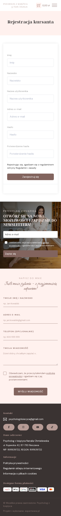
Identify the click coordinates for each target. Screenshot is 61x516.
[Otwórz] (54, 5)
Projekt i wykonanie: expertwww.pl (21, 510)
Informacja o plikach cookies (20, 473)
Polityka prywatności (15, 463)
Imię (9, 55)
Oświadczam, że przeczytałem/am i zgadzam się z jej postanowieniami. (32, 376)
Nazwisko (12, 73)
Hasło (10, 127)
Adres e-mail (14, 109)
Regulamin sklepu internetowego (22, 468)
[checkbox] (5, 373)
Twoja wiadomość (15, 348)
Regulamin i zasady (26, 167)
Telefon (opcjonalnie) (18, 331)
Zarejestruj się (30, 176)
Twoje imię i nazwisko (18, 298)
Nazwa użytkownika (17, 91)
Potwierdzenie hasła (18, 146)
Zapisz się (10, 253)
